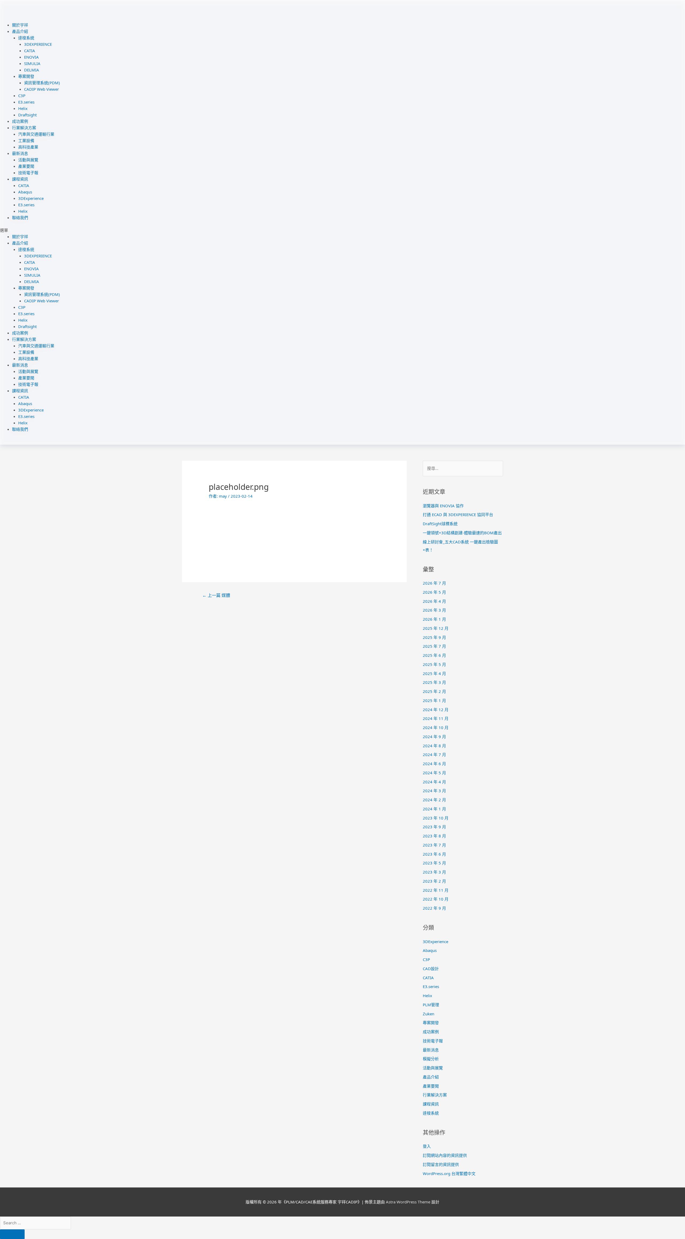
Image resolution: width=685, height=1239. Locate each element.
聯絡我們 (20, 217)
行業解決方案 (24, 127)
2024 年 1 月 (434, 808)
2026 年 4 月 (434, 601)
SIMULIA (32, 63)
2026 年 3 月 (434, 610)
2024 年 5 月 (434, 772)
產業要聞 (26, 166)
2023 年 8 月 (434, 835)
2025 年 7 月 (434, 646)
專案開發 (26, 76)
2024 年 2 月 (434, 799)
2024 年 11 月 (435, 718)
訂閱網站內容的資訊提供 (445, 1155)
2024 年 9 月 (434, 736)
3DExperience (31, 198)
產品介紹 (20, 31)
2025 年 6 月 (434, 655)
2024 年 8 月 (434, 745)
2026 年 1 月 (434, 619)
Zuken (428, 1013)
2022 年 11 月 (435, 890)
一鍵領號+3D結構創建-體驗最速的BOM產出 (462, 532)
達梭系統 (26, 37)
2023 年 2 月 (434, 881)
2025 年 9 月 (434, 637)
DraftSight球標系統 (440, 523)
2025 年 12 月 (435, 628)
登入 (427, 1146)
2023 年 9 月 (434, 826)
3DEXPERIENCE (38, 44)
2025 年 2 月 (434, 691)
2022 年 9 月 (434, 908)
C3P (21, 95)
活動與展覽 (28, 159)
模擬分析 (431, 1058)
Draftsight (27, 114)
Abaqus (25, 192)
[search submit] (12, 1234)
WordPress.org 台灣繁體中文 (449, 1173)
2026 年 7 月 (434, 583)
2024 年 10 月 (435, 727)
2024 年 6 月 (434, 763)
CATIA (29, 50)
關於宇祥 (20, 25)
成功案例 (20, 121)
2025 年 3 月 (434, 682)
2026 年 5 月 (434, 592)
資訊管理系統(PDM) (42, 82)
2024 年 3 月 (434, 790)
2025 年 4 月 (434, 673)
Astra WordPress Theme (408, 1201)
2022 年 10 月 (435, 899)
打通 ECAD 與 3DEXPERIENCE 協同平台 (458, 514)
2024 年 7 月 (434, 754)
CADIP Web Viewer (41, 89)
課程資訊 (20, 179)
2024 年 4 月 (434, 781)
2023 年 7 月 (434, 845)
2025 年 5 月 (434, 664)
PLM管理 (431, 1004)
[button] (342, 230)
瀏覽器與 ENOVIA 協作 (443, 505)
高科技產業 (28, 147)
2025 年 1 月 (434, 700)
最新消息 (20, 153)
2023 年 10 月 (435, 818)
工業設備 (26, 140)
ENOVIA (31, 57)
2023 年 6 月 (434, 854)
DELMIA (31, 70)
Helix (23, 108)
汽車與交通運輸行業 (36, 134)
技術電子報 (28, 172)
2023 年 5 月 (434, 863)
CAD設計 (431, 968)
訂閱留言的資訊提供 (441, 1164)
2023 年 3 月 (434, 872)
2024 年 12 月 (435, 709)
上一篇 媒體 (216, 595)
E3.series (26, 102)
